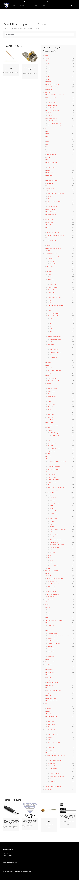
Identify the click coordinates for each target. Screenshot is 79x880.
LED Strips (50, 646)
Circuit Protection (49, 219)
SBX (49, 79)
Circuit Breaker (49, 222)
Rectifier (52, 505)
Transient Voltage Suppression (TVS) (55, 235)
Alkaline (50, 100)
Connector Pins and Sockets (54, 297)
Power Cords (49, 178)
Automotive (51, 279)
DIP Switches (51, 386)
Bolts (49, 609)
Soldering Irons (51, 763)
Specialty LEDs (51, 656)
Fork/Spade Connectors (55, 352)
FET (51, 563)
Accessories (49, 708)
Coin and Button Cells (51, 97)
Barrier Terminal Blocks (55, 339)
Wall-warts (48, 677)
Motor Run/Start (52, 443)
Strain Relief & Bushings (52, 180)
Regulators (52, 552)
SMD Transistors (54, 565)
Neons (47, 659)
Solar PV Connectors (53, 334)
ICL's (47, 230)
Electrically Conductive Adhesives (56, 193)
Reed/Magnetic (52, 396)
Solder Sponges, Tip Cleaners (57, 776)
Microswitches (51, 391)
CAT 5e (48, 157)
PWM (51, 550)
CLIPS (47, 269)
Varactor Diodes (53, 513)
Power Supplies (48, 664)
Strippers (50, 750)
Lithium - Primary (52, 102)
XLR (51, 276)
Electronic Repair (24, 5)
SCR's (49, 555)
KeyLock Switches (52, 388)
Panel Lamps (51, 648)
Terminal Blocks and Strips (54, 336)
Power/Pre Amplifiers (55, 547)
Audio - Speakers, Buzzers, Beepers (54, 256)
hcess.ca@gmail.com (47, 1)
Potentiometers (50, 459)
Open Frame (49, 674)
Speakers (50, 258)
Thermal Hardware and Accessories (54, 578)
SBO (49, 74)
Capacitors (48, 427)
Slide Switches (51, 404)
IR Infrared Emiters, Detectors (55, 641)
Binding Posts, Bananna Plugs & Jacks (57, 282)
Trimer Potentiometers (53, 469)
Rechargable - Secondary (52, 118)
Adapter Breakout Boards (52, 682)
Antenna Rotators (50, 243)
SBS (49, 76)
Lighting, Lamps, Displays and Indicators (54, 620)
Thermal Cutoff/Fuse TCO (52, 232)
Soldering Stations (52, 765)
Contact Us (56, 852)
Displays (48, 622)
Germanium (52, 500)
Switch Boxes (49, 89)
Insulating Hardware (52, 581)
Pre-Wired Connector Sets (54, 313)
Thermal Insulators (52, 589)
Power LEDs (51, 651)
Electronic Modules (49, 419)
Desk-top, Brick (49, 669)
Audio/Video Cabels (51, 154)
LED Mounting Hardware (54, 643)
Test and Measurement (50, 706)
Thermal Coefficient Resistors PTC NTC (57, 487)
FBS (49, 66)
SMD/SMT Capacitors (53, 445)
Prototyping (47, 680)
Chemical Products (49, 188)
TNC (51, 328)
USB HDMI (50, 341)
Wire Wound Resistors (53, 490)
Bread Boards (49, 685)
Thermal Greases (52, 586)
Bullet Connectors (54, 349)
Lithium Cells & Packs (53, 120)
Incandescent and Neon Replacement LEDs (58, 635)
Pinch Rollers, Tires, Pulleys (52, 84)
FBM (49, 63)
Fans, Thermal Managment (51, 591)
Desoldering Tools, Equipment (55, 758)
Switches (48, 383)
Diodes (49, 495)
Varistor (48, 237)
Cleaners (50, 204)
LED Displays (51, 625)
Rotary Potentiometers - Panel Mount (57, 461)
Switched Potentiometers (54, 466)
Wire (47, 185)
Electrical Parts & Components (52, 253)
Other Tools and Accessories (55, 760)
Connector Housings (53, 289)
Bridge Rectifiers (54, 498)
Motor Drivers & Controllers (54, 370)
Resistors (48, 472)
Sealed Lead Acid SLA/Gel (54, 126)
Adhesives (48, 191)
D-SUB (49, 300)
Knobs (47, 617)
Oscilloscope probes (53, 719)
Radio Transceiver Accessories (53, 248)
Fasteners (48, 607)
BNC (51, 321)
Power (49, 310)
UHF (51, 331)
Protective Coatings (51, 217)
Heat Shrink (49, 170)
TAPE (49, 198)
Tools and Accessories (50, 729)
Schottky (52, 508)
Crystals (48, 453)
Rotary (49, 401)
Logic (51, 524)
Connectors (49, 271)
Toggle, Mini (51, 414)
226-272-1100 (31, 1)
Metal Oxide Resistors (53, 479)
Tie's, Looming (49, 183)
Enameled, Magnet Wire (52, 162)
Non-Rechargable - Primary (52, 110)
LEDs (47, 630)
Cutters (50, 739)
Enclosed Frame (50, 672)
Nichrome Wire (49, 175)
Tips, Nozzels (53, 781)
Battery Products (49, 92)
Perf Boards (49, 695)
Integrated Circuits (52, 518)
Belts (47, 61)
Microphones (49, 81)
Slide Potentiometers (53, 464)
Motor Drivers (53, 537)
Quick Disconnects (54, 354)
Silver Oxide (51, 107)
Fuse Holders (49, 224)
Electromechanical (52, 378)
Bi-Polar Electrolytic (54, 433)
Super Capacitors (52, 451)
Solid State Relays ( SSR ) (54, 381)
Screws (50, 615)
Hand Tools (49, 732)
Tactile (49, 409)
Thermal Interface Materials (52, 583)
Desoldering (52, 771)
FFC (51, 308)
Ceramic (50, 438)
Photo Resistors (52, 482)
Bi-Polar (52, 560)
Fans (47, 573)
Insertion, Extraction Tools (54, 742)
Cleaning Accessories (53, 206)
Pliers (49, 745)
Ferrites (48, 602)
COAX (47, 159)
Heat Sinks (48, 576)
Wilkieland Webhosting (17, 872)
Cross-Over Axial (55, 435)
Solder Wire (52, 778)
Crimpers (50, 737)
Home (14, 5)
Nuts (49, 612)
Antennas (47, 55)
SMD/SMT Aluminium (55, 448)
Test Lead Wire (51, 724)
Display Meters (49, 422)
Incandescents (49, 628)
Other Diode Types (54, 503)
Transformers (49, 417)
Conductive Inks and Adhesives (53, 690)
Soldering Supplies (52, 768)
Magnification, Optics (51, 752)
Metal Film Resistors (53, 477)
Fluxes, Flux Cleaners (55, 773)
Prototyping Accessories (52, 700)
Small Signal (53, 511)
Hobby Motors (51, 367)
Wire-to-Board (51, 360)
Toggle (49, 412)
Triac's (49, 568)
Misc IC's (52, 531)
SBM (49, 71)
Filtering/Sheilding (49, 599)
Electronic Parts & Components (52, 425)
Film (49, 440)
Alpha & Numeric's (52, 633)
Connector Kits (51, 292)
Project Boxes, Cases (51, 698)
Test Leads (50, 726)
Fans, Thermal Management (51, 570)
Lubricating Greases (51, 214)
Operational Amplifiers (55, 542)
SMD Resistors (51, 485)
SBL (49, 68)
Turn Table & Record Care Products (53, 786)
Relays (47, 375)
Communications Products (51, 240)
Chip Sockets (49, 266)
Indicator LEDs (51, 638)
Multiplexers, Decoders (55, 539)
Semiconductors (50, 492)
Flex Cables (49, 165)
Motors (48, 365)
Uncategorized (48, 789)
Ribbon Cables (51, 167)
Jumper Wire (49, 693)
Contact (43, 5)
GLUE (49, 196)
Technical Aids (49, 784)
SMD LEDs (50, 654)
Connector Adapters (53, 287)
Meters (48, 711)
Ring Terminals (53, 357)
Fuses (47, 227)
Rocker (49, 399)
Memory (52, 526)
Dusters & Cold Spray (51, 211)
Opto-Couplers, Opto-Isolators (57, 544)
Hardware (47, 604)
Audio (49, 274)
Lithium (50, 115)
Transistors (50, 557)
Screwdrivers (51, 747)
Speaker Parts (53, 261)
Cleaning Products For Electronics (54, 201)
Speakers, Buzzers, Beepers (52, 87)
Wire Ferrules (51, 344)
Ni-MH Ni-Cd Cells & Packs (54, 123)
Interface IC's (53, 521)
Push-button (51, 393)
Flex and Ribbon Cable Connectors (56, 305)
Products (35, 5)
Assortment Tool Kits (53, 734)
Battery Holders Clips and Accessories (55, 94)
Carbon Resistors (52, 474)
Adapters (52, 318)
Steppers (50, 373)
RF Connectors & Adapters (54, 315)
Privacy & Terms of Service (33, 852)
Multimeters (49, 713)
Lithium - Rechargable (53, 105)
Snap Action (51, 407)
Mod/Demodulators (54, 534)
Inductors (48, 456)
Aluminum (50, 430)
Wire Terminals (51, 347)
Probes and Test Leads (51, 716)
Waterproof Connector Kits (56, 295)
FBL (47, 131)
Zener (51, 516)
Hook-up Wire (49, 172)
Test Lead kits (51, 721)
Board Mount (49, 667)
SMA (51, 326)
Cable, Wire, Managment (50, 152)
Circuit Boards (49, 687)
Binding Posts (53, 284)
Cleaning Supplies (50, 209)
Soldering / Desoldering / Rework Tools (55, 755)
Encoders (48, 362)
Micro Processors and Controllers (58, 529)
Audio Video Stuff (49, 58)
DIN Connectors (52, 302)
